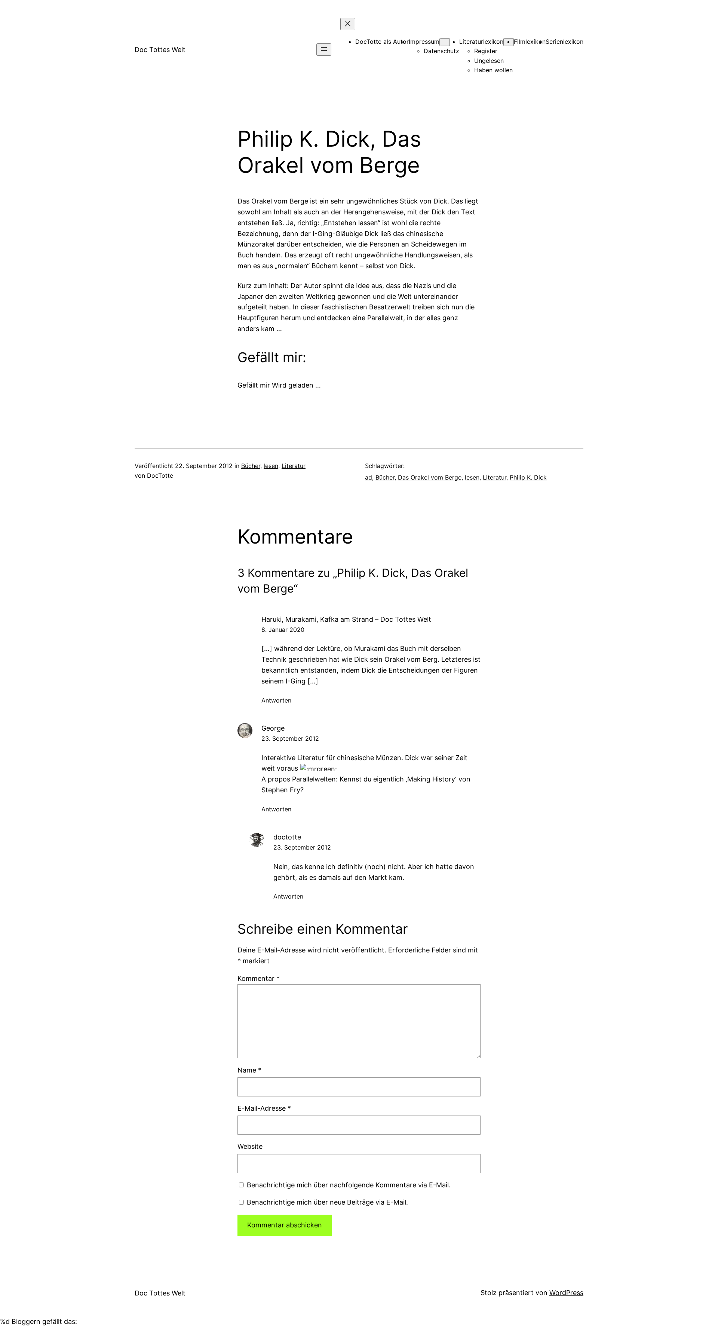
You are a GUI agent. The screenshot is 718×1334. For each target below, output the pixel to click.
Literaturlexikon (481, 41)
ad (368, 477)
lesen (271, 465)
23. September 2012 (290, 738)
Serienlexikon (564, 41)
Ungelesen (489, 60)
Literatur (294, 465)
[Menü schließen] (347, 24)
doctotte (287, 837)
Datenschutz (441, 51)
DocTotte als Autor (382, 41)
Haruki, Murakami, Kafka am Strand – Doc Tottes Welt (346, 619)
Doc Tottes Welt (160, 49)
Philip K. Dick (528, 477)
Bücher (250, 465)
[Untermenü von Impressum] (444, 42)
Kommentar (258, 978)
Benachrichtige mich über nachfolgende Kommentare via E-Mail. (349, 1185)
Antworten (276, 700)
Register (485, 51)
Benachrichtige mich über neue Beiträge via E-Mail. (327, 1202)
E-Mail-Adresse (264, 1108)
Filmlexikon (530, 41)
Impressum (424, 41)
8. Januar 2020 (282, 629)
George (273, 728)
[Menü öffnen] (323, 49)
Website (250, 1146)
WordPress (566, 1293)
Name (249, 1070)
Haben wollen (493, 70)
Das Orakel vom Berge (429, 477)
